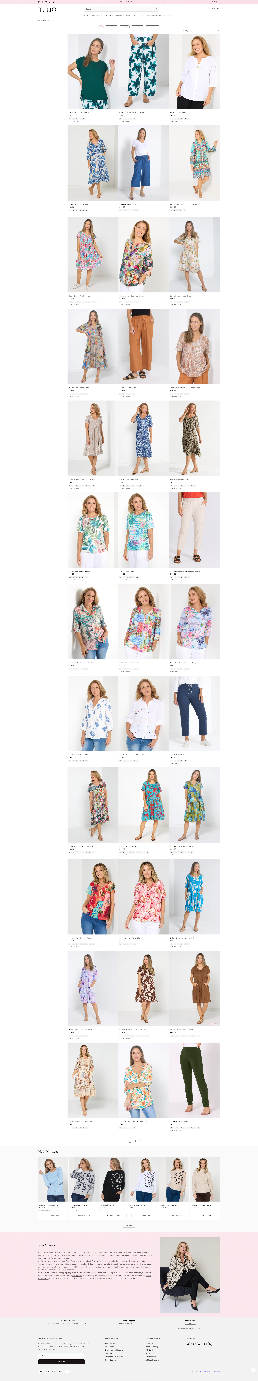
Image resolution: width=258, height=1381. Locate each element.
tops (98, 1255)
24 (96, 302)
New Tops (124, 27)
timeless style (121, 1261)
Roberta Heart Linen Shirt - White (132, 754)
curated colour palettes (118, 1267)
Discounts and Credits (114, 1350)
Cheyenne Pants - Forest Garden (131, 112)
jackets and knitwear (134, 1255)
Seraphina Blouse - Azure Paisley (81, 663)
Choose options (53, 1215)
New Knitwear (152, 27)
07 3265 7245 (190, 1324)
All (101, 27)
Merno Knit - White (137, 1205)
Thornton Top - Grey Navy (79, 1205)
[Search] (156, 9)
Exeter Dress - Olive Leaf (179, 479)
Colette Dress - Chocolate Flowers (132, 1030)
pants (111, 1255)
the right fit (77, 1276)
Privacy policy (216, 1371)
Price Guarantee (111, 1360)
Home (40, 20)
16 (80, 118)
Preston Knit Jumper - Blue (49, 1205)
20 (188, 118)
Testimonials (151, 1357)
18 (83, 118)
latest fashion (54, 1252)
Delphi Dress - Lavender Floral (80, 1030)
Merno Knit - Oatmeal (168, 1205)
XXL (184, 210)
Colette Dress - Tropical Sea (130, 846)
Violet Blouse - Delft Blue (78, 754)
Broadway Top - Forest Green (80, 112)
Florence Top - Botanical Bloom (131, 296)
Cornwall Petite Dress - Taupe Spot (82, 479)
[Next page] (157, 1141)
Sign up (61, 1362)
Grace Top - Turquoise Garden (130, 663)
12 (73, 118)
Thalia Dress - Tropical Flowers (182, 846)
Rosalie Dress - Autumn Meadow (81, 1121)
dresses (83, 1255)
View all (129, 1225)
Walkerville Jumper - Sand (201, 1205)
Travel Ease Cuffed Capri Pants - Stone (185, 571)
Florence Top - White (178, 112)
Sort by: (185, 31)
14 (76, 118)
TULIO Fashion (197, 1371)
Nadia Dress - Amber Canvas (79, 388)
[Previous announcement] (93, 2)
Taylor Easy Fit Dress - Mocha (181, 1030)
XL (180, 210)
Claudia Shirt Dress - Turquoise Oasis (184, 204)
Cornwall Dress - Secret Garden (81, 846)
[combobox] (121, 9)
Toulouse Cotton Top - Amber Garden (133, 1121)
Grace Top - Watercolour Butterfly (183, 663)
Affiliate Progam (152, 1360)
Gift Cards (150, 1350)
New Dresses (111, 27)
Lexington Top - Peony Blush (130, 938)
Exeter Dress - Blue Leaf (128, 479)
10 (69, 118)
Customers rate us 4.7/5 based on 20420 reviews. (135, 1380)
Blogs (148, 1353)
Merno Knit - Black (107, 1205)
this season (65, 1258)
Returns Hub (110, 1343)
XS (70, 577)
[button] (218, 9)
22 (93, 302)
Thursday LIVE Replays (114, 1357)
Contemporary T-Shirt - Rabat (80, 938)
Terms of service (207, 1371)
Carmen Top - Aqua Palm (129, 571)
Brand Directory (152, 1347)
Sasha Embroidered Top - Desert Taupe (185, 388)
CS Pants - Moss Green (179, 1121)
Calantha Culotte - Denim (129, 204)
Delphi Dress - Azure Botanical (182, 938)
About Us (149, 1343)
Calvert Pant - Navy (177, 754)
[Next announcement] (164, 2)
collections (54, 1270)
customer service (121, 1273)
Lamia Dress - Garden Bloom (181, 296)
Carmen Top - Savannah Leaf (79, 571)
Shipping (108, 1353)
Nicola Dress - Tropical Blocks (80, 296)
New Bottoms (137, 27)
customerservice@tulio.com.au (190, 1329)
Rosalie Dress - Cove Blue (78, 204)
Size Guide (109, 1347)
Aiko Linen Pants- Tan (127, 388)
